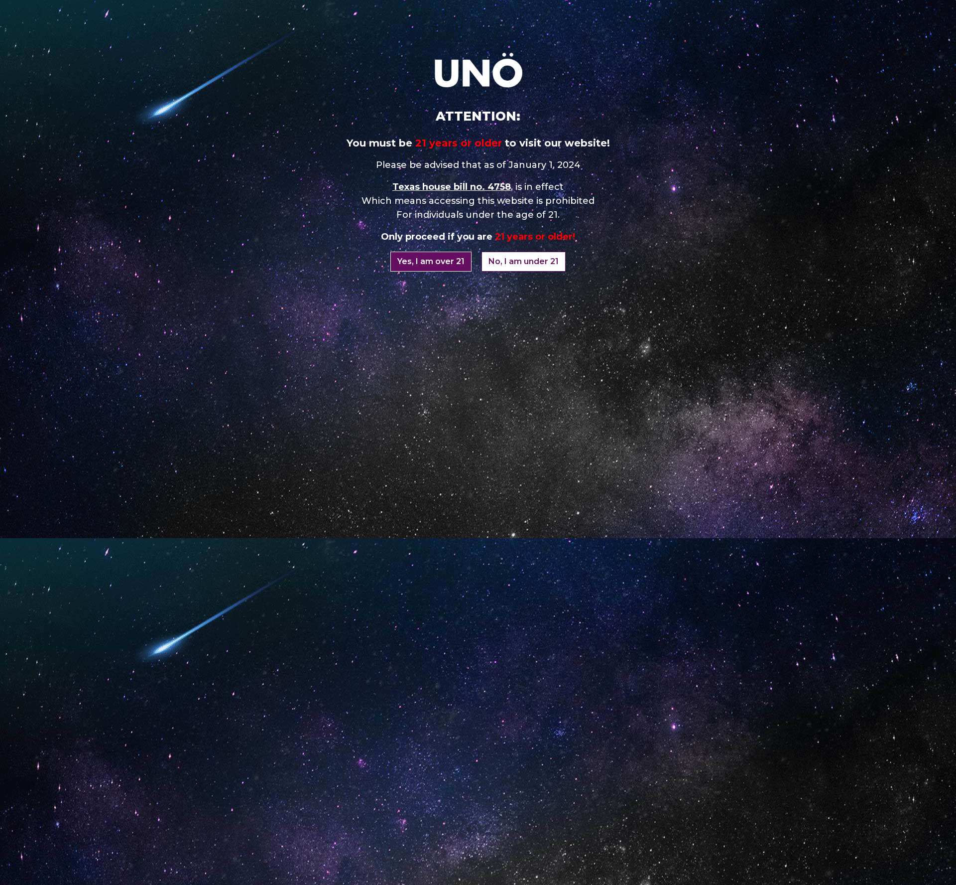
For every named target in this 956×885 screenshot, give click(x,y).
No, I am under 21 (523, 261)
